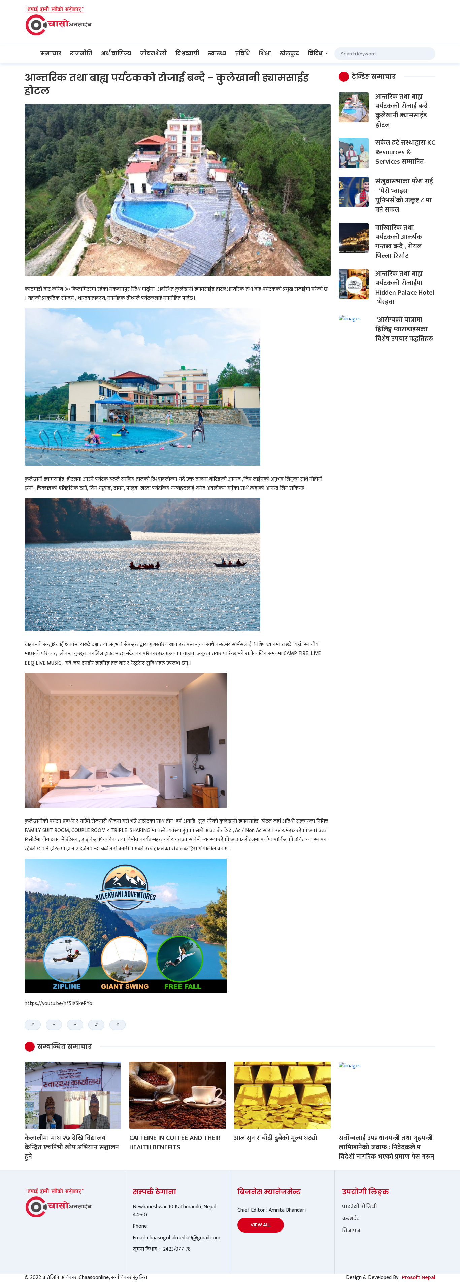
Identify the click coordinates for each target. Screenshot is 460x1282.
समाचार (50, 53)
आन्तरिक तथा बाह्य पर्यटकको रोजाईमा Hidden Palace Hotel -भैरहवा (404, 288)
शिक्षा (265, 53)
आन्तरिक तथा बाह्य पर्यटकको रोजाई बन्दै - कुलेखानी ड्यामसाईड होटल (403, 111)
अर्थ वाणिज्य (116, 53)
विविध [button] (316, 53)
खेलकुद (289, 53)
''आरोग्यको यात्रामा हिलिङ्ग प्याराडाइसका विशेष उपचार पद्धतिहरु (404, 329)
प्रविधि (242, 53)
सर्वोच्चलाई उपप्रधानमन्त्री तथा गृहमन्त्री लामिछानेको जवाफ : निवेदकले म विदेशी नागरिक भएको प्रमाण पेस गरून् (386, 1147)
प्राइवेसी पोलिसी (359, 1206)
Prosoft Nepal (418, 1278)
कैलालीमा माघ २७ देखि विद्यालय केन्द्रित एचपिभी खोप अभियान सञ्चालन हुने (72, 1147)
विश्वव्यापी (187, 53)
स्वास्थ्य (217, 53)
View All (261, 1225)
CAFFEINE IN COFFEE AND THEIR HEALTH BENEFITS (174, 1142)
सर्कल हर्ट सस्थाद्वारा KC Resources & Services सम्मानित (405, 152)
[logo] (58, 22)
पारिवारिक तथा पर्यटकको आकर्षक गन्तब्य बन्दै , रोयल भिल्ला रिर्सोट (398, 242)
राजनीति (81, 53)
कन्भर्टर (350, 1218)
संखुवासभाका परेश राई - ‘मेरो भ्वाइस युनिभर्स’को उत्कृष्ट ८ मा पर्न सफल (404, 195)
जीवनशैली (153, 53)
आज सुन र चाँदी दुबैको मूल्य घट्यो (275, 1138)
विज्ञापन (351, 1230)
